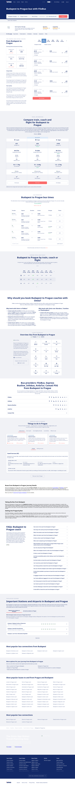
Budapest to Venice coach (11, 701)
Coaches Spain (22, 760)
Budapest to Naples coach (43, 701)
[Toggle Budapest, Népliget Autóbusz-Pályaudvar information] (66, 624)
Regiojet (62, 487)
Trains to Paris (10, 762)
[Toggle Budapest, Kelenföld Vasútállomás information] (66, 629)
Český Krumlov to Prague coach (59, 719)
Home (7, 728)
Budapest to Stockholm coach (59, 699)
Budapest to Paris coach (58, 694)
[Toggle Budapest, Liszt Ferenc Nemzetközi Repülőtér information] (66, 633)
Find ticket (11, 52)
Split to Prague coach (10, 694)
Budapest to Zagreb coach (58, 651)
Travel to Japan (59, 762)
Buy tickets (16, 34)
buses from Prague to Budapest (20, 492)
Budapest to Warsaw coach (12, 699)
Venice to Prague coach (58, 687)
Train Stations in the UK (61, 765)
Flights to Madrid (35, 765)
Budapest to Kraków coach (27, 704)
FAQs (46, 34)
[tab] (38, 44)
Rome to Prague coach (42, 682)
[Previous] (21, 271)
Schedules (29, 34)
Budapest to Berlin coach (11, 704)
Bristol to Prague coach (27, 691)
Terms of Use (24, 782)
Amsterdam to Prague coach (28, 687)
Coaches (18, 1)
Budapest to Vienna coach (27, 651)
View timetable (11, 66)
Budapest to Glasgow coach (43, 704)
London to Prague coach (11, 682)
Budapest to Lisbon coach (43, 696)
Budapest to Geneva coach (58, 704)
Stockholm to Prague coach (43, 687)
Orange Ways (55, 487)
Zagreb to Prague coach (58, 691)
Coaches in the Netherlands (25, 762)
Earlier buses (15, 243)
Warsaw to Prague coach (43, 684)
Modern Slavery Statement (41, 782)
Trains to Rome (10, 760)
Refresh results (37, 205)
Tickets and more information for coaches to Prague (18, 669)
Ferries (26, 1)
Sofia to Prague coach (10, 687)
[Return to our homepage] (9, 2)
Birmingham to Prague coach (59, 684)
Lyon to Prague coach (26, 694)
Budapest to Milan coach (58, 696)
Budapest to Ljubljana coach (12, 653)
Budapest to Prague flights (12, 667)
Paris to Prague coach (26, 682)
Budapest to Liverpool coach (59, 706)
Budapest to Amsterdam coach (44, 699)
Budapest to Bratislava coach (12, 651)
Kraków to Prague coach (11, 691)
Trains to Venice (10, 764)
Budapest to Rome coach (11, 696)
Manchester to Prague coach (12, 684)
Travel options (23, 34)
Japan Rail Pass (59, 760)
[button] (35, 16)
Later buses (59, 243)
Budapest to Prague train (43, 666)
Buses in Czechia (18, 728)
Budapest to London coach (43, 694)
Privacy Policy (32, 782)
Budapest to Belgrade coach (28, 653)
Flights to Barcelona (36, 764)
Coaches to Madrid (23, 767)
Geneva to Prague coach (43, 691)
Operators (41, 34)
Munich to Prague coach (27, 689)
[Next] (66, 40)
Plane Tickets (34, 758)
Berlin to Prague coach (58, 689)
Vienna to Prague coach (42, 719)
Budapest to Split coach (42, 651)
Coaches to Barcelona (23, 765)
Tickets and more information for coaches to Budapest (49, 667)
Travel (57, 758)
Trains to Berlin (10, 765)
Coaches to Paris (22, 764)
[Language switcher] (49, 2)
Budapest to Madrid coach (27, 696)
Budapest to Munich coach (27, 701)
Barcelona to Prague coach (27, 684)
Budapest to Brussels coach (43, 706)
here (47, 247)
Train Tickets (9, 758)
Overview (35, 34)
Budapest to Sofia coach (27, 699)
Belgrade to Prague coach (43, 689)
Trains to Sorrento (10, 767)
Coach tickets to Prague (28, 728)
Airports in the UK (60, 764)
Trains (14, 1)
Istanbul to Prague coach (11, 689)
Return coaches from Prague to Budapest (15, 666)
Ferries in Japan (47, 760)
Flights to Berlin (35, 760)
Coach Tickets (22, 758)
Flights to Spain (35, 767)
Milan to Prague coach (57, 682)
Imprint (18, 782)
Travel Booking (59, 767)
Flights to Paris (35, 762)
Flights (22, 1)
